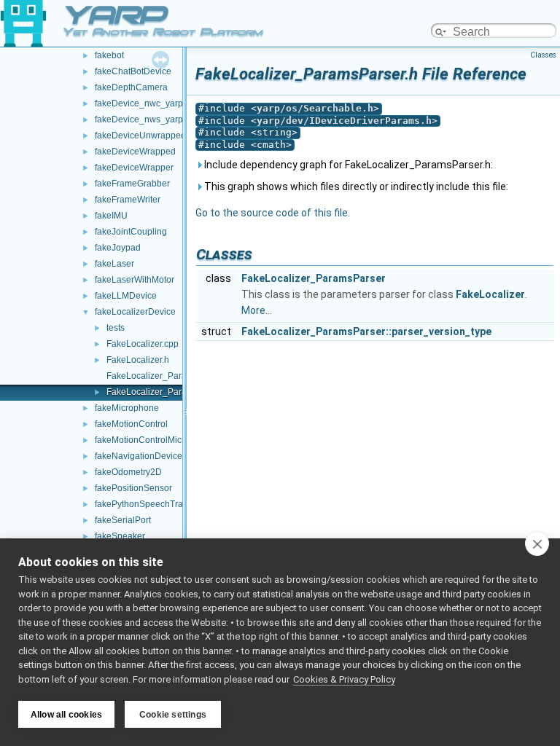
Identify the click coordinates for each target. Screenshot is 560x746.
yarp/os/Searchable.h (315, 108)
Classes (543, 55)
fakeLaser (114, 264)
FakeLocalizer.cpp (142, 344)
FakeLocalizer (490, 294)
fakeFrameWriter (127, 200)
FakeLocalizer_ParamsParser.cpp (173, 376)
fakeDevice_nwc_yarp (139, 103)
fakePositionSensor (133, 488)
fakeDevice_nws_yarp (139, 119)
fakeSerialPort (123, 520)
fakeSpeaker (120, 536)
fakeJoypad (118, 248)
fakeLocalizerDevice (135, 312)
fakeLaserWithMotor (134, 280)
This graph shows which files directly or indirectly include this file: (355, 186)
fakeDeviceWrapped (135, 151)
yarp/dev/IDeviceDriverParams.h (344, 120)
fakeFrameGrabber (132, 183)
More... (256, 310)
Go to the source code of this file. (272, 213)
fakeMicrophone (127, 408)
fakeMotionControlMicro (142, 440)
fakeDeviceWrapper (134, 167)
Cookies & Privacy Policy (344, 679)
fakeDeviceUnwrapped (140, 135)
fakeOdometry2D (128, 472)
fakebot (109, 55)
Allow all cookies (66, 715)
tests (115, 328)
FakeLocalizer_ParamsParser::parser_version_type (366, 331)
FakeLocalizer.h (137, 360)
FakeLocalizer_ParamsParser (313, 278)
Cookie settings (172, 715)
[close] (537, 543)
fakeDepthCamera (131, 87)
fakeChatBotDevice (133, 71)
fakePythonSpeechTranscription (158, 504)
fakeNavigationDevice (138, 456)
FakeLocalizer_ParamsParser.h (168, 392)
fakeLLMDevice (126, 296)
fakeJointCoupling (131, 232)
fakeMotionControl (131, 424)
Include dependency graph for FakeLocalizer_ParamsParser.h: (347, 164)
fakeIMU (111, 216)
